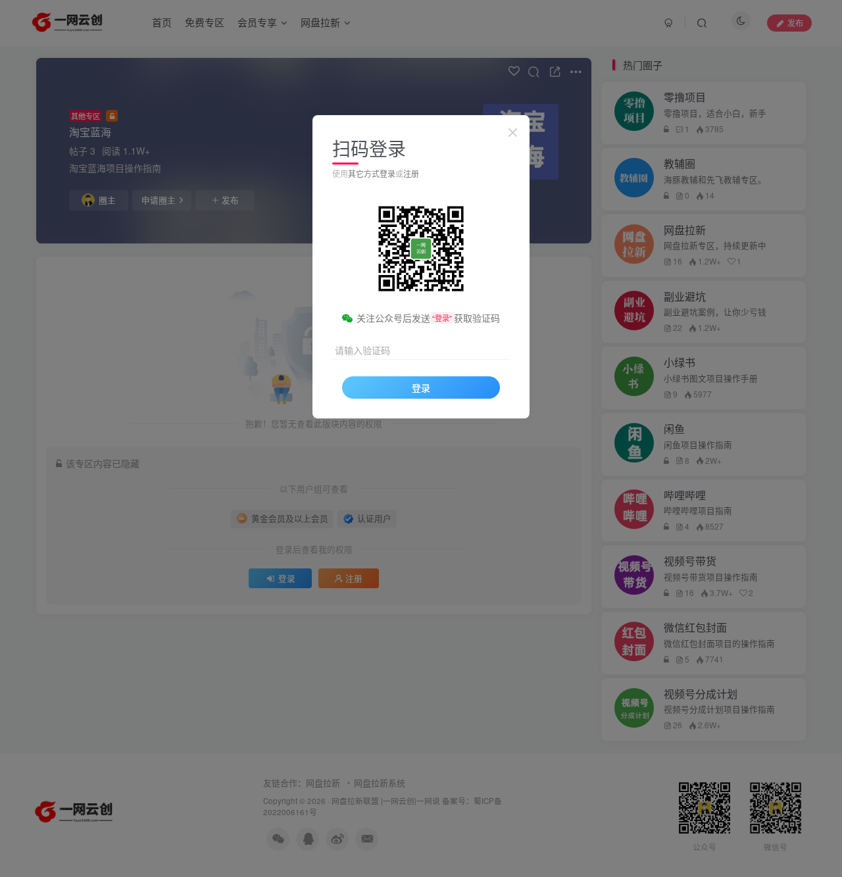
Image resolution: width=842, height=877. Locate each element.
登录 (421, 387)
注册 (411, 173)
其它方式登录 (371, 173)
